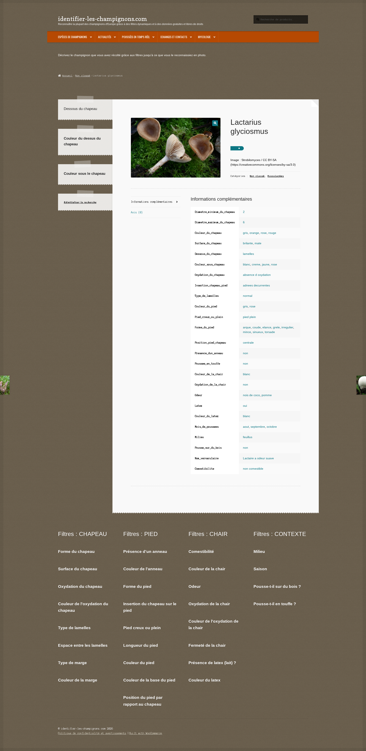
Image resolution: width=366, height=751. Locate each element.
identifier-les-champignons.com (102, 18)
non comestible (253, 468)
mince (247, 332)
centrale (248, 342)
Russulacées (276, 176)
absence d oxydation (257, 274)
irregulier (287, 327)
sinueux (258, 332)
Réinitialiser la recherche (80, 202)
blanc (246, 264)
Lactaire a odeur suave (258, 458)
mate (258, 243)
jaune (265, 264)
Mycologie (204, 37)
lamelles (248, 253)
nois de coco (251, 395)
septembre (258, 426)
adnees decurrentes (256, 285)
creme (256, 264)
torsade (270, 332)
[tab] (156, 202)
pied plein (249, 317)
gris (245, 233)
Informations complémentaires (151, 201)
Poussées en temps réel (136, 37)
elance (266, 327)
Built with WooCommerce (145, 733)
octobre (272, 426)
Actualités (104, 37)
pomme (267, 395)
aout (246, 426)
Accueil (67, 75)
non (245, 353)
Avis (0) (137, 212)
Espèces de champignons (72, 37)
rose (264, 233)
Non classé (82, 75)
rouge (272, 233)
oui (245, 405)
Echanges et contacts (174, 37)
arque (247, 327)
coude (256, 327)
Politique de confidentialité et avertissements (92, 733)
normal (247, 295)
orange (254, 233)
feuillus (247, 437)
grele (276, 327)
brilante (248, 243)
